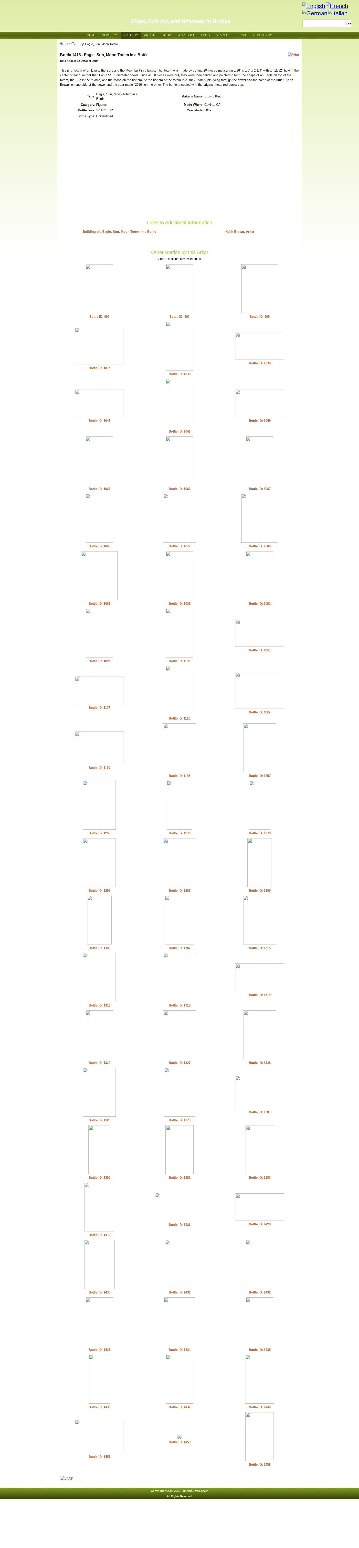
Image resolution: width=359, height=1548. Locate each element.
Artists (150, 35)
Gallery (131, 35)
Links (205, 35)
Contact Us (262, 35)
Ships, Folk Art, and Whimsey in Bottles (180, 21)
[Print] (293, 55)
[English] (313, 6)
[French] (337, 6)
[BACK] (67, 1478)
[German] (314, 13)
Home (91, 35)
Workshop (186, 35)
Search (222, 35)
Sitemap (240, 35)
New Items (110, 35)
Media (167, 35)
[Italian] (338, 13)
